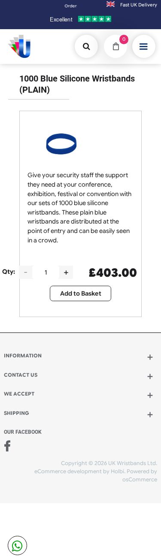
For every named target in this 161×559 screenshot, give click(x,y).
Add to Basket (80, 293)
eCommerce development (68, 471)
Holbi (117, 471)
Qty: (8, 271)
